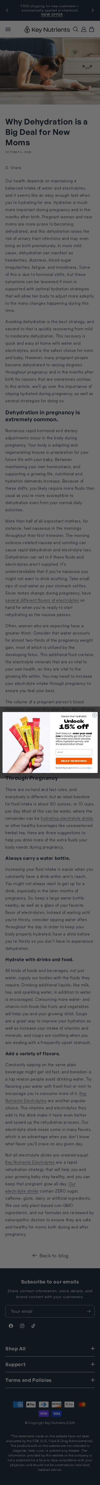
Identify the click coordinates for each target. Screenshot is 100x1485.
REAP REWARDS (73, 761)
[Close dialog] (94, 715)
